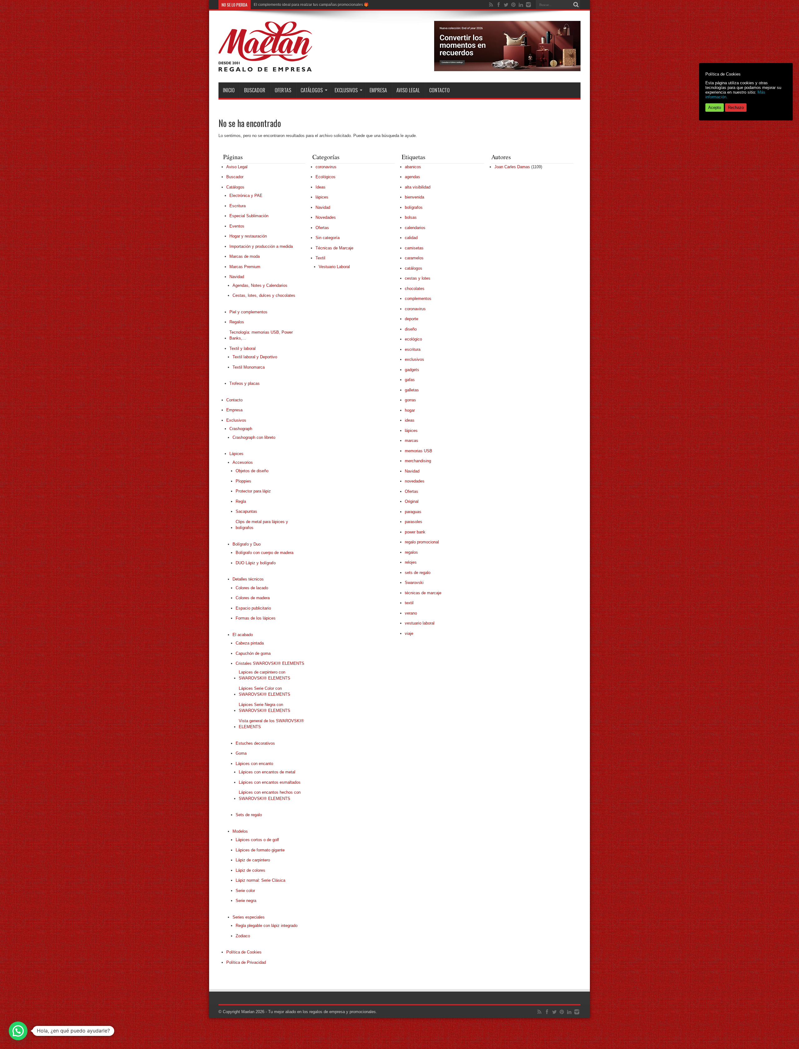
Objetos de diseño (252, 470)
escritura (412, 349)
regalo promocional (422, 542)
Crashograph (240, 428)
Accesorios (243, 462)
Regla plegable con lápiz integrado (266, 925)
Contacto (439, 90)
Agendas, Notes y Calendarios (260, 285)
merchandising (418, 460)
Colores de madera (253, 598)
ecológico (413, 339)
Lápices (236, 453)
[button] (18, 1031)
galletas (412, 390)
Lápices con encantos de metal (267, 772)
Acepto (714, 107)
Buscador (254, 90)
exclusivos (414, 359)
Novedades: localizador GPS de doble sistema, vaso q (300, 4)
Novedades (326, 217)
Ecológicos (326, 176)
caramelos (414, 258)
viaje (409, 633)
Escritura (237, 205)
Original (412, 501)
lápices (322, 197)
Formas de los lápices (256, 618)
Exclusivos (346, 90)
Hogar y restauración (248, 236)
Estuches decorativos (255, 743)
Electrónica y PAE (245, 195)
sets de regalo (417, 572)
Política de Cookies (244, 952)
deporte (411, 318)
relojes (411, 562)
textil (409, 602)
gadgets (412, 369)
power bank (415, 532)
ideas (409, 420)
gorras (410, 400)
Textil (320, 258)
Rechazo (736, 107)
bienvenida (414, 197)
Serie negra (246, 900)
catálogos (413, 268)
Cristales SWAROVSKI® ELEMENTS (270, 663)
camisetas (414, 248)
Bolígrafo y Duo (247, 544)
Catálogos (312, 90)
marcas (411, 440)
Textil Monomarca (249, 367)
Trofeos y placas (244, 383)
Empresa (378, 90)
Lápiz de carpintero (253, 860)
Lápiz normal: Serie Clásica (260, 880)
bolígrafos (414, 207)
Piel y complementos (248, 312)
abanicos (413, 166)
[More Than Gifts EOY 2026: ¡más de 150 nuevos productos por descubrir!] (507, 69)
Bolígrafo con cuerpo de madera (264, 552)
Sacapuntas (246, 511)
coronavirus (326, 166)
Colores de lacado (252, 588)
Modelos (240, 831)
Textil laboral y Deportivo (255, 357)
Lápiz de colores (250, 870)
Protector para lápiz (253, 491)
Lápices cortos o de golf (257, 839)
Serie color (245, 890)
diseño (411, 329)
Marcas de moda (244, 256)
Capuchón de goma (253, 653)
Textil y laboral (242, 348)
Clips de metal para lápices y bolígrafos (262, 524)
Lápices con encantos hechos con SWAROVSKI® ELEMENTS (270, 795)
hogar (410, 410)
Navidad (236, 276)
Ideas (321, 187)
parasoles (413, 521)
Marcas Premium (244, 266)
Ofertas (283, 90)
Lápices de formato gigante (260, 850)
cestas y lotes (417, 278)
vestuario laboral (419, 623)
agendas (412, 176)
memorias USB (418, 451)
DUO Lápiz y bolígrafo (256, 563)
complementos (418, 298)
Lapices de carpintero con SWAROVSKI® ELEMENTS (264, 675)
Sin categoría (328, 237)
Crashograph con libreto (254, 437)
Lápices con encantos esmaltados (270, 782)
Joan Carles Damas (512, 166)
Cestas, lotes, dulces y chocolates (264, 295)
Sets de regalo (249, 814)
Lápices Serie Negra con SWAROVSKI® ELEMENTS (264, 707)
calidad (411, 237)
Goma (241, 753)
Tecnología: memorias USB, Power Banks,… (261, 335)
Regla (241, 501)
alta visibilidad (417, 187)
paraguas (413, 511)
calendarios (415, 227)
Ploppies (243, 481)
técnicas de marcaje (423, 593)
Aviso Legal (408, 90)
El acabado (243, 634)
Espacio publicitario (253, 608)
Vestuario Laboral (334, 266)
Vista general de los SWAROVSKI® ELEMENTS (271, 723)
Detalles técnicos (248, 579)
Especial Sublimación (248, 215)
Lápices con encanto (254, 763)
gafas (410, 379)
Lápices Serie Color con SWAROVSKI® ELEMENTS (264, 691)
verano (411, 613)
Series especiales (249, 917)
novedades (414, 481)
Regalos (236, 322)
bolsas (411, 217)
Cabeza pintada (250, 643)
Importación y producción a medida (261, 246)
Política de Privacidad (246, 962)
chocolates (414, 288)
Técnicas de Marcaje (334, 248)
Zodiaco (243, 936)
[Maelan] (265, 66)
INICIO (229, 90)
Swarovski (414, 582)
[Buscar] (576, 4)
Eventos (236, 226)
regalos (411, 552)
